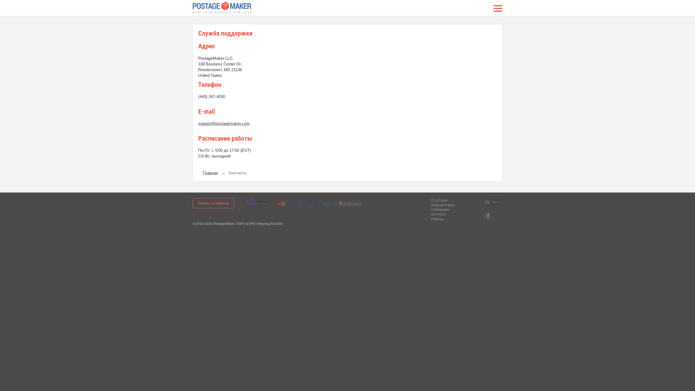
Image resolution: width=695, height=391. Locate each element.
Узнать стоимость (213, 203)
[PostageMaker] (222, 8)
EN (487, 202)
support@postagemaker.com (224, 123)
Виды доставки (442, 205)
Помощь (437, 219)
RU (494, 202)
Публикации (440, 210)
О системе (439, 200)
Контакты (438, 214)
